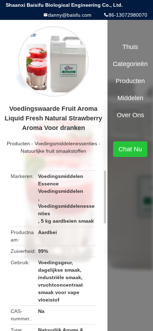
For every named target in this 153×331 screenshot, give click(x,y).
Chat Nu (130, 149)
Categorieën (130, 63)
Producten (18, 143)
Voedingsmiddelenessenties (66, 143)
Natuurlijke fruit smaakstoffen (53, 151)
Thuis (130, 46)
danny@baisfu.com (69, 15)
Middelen (130, 98)
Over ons (130, 115)
